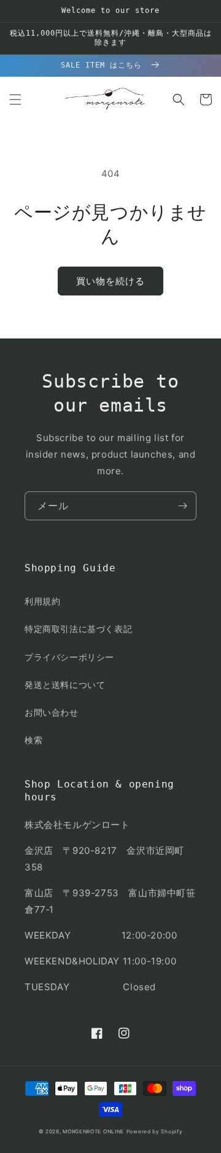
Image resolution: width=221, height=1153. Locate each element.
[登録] (182, 505)
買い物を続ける (110, 281)
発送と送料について (65, 684)
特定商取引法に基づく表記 (78, 628)
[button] (15, 99)
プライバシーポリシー (69, 657)
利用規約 (42, 601)
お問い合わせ (52, 712)
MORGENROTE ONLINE (93, 1131)
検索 (33, 740)
